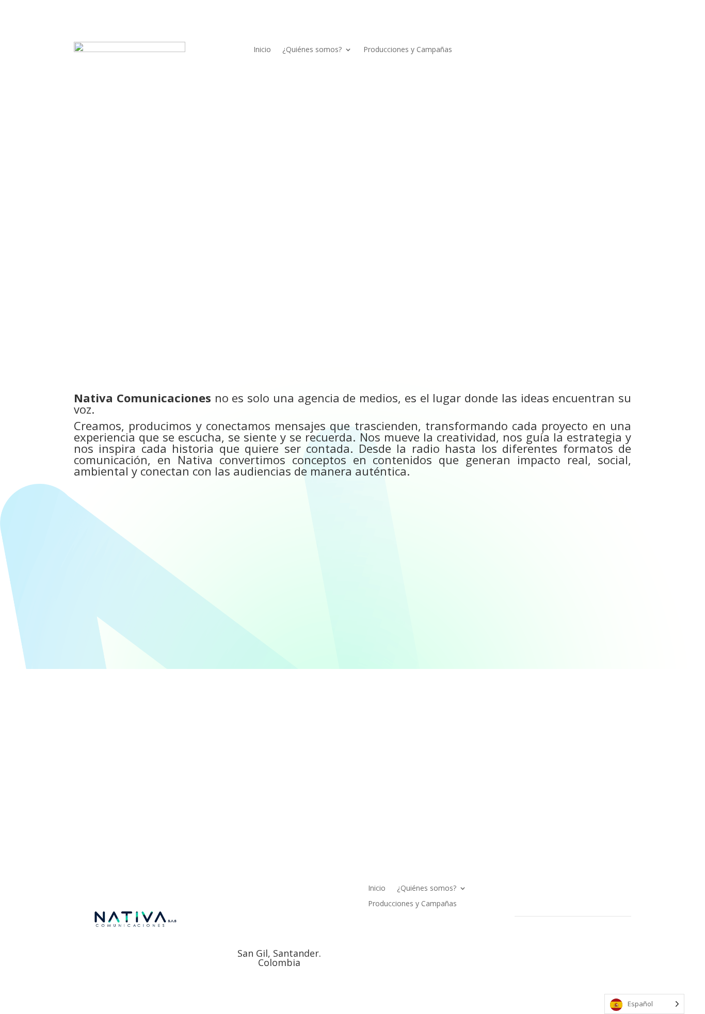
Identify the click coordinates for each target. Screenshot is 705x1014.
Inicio (262, 50)
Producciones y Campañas (407, 50)
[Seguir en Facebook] (544, 50)
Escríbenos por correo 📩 (343, 788)
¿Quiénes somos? (312, 50)
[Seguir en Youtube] (606, 50)
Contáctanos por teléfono (540, 788)
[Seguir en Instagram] (565, 50)
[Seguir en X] (586, 50)
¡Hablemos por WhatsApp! (149, 788)
